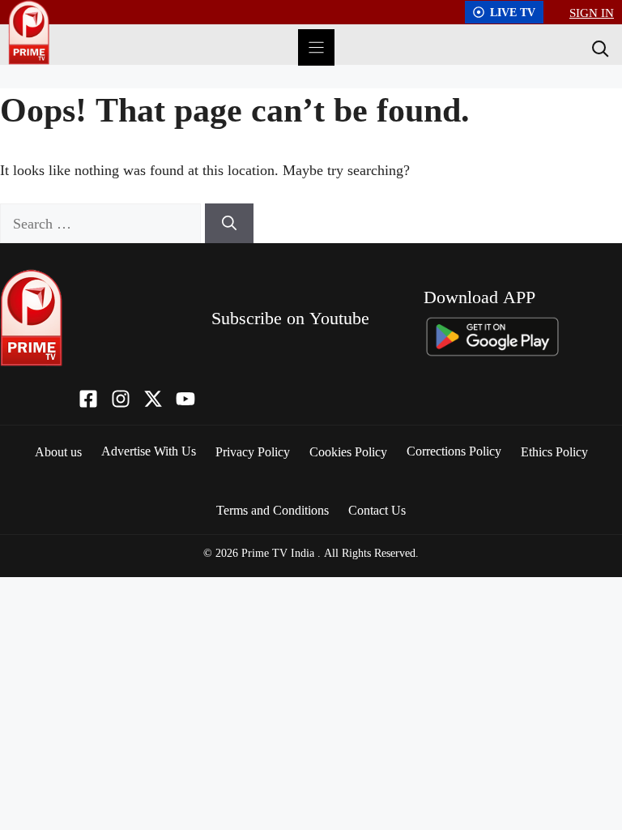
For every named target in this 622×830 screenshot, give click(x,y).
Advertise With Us (148, 451)
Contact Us (377, 510)
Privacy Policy (252, 451)
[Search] (598, 47)
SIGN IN (591, 12)
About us (58, 451)
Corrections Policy (454, 451)
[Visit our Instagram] (121, 399)
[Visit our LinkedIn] (185, 399)
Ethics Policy (554, 451)
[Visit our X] (153, 399)
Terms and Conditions (272, 510)
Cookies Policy (348, 451)
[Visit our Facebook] (88, 399)
